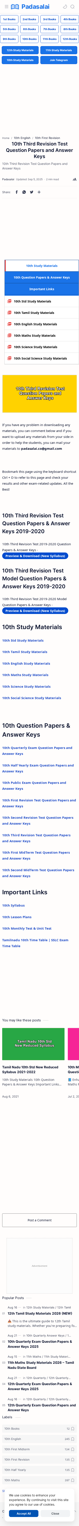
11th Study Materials (59, 50)
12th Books (70, 39)
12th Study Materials (20, 50)
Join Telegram (59, 60)
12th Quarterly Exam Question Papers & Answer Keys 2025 (40, 1386)
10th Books (29, 39)
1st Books (9, 19)
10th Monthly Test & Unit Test (27, 928)
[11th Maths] (34, 1356)
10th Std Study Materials (32, 301)
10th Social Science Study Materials (40, 358)
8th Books (69, 29)
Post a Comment (40, 1220)
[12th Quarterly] (37, 1378)
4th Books (69, 19)
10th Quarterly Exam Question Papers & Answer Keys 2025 (40, 1344)
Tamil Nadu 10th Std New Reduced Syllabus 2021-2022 (30, 1069)
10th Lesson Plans (16, 917)
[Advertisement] (39, 96)
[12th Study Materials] (41, 1307)
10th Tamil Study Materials (34, 313)
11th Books (50, 39)
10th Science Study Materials (35, 347)
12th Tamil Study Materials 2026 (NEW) (40, 1313)
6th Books (29, 29)
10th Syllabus (13, 905)
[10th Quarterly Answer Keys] (46, 1335)
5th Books (9, 29)
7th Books (49, 29)
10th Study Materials (20, 60)
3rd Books (49, 19)
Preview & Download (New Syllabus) (35, 556)
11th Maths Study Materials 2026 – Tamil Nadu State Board (41, 1365)
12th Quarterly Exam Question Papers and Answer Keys (42, 1407)
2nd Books (29, 19)
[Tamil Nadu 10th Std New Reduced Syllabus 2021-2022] (33, 1044)
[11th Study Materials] (58, 1356)
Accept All (24, 1513)
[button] (65, 6)
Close (55, 1513)
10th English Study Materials (35, 324)
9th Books (9, 39)
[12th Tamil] (64, 1307)
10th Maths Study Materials (35, 335)
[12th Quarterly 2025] (62, 1378)
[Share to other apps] (39, 192)
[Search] (72, 6)
